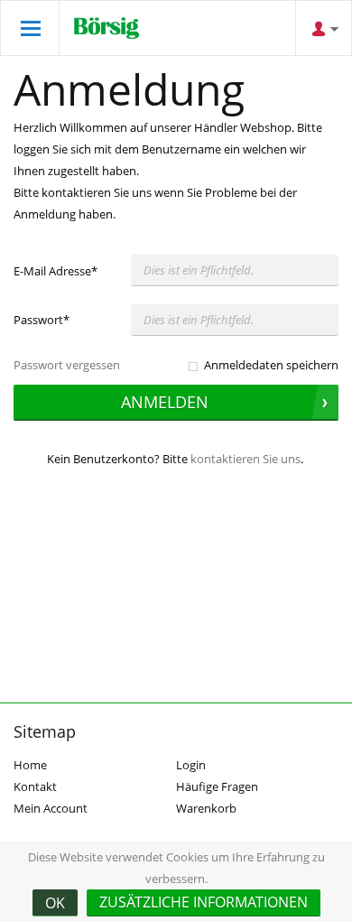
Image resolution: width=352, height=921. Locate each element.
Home (30, 765)
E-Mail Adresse (55, 271)
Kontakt (35, 786)
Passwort (41, 320)
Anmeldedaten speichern (271, 365)
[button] (203, 902)
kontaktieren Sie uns (245, 459)
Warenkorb (206, 808)
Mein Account (51, 808)
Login (191, 765)
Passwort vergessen (67, 365)
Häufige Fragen (217, 786)
